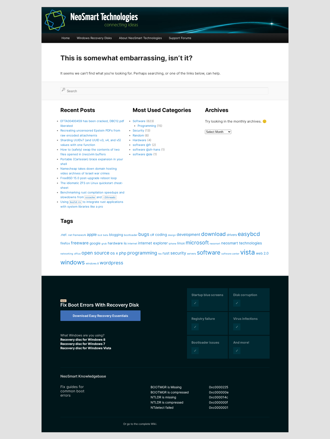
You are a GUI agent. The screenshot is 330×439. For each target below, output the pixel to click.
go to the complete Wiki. (142, 424)
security (178, 252)
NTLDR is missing (163, 397)
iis (125, 243)
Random (138, 135)
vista (247, 252)
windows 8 (92, 263)
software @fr (142, 145)
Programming (147, 125)
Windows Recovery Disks (94, 38)
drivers (232, 235)
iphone (172, 243)
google (95, 243)
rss (160, 253)
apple (92, 234)
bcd (100, 235)
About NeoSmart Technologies (140, 38)
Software (139, 121)
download (213, 234)
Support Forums (180, 38)
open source (95, 253)
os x (114, 252)
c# (152, 235)
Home (66, 38)
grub (104, 243)
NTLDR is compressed (167, 402)
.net (63, 235)
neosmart (215, 243)
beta (105, 235)
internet (132, 243)
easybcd (249, 233)
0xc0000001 (218, 407)
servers (191, 253)
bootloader (130, 235)
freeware (80, 242)
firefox (65, 243)
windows (72, 262)
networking (66, 253)
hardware (115, 243)
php (122, 252)
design (172, 235)
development (188, 234)
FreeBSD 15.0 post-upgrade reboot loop (88, 178)
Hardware (139, 140)
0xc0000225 (218, 387)
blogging (116, 235)
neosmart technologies (241, 243)
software (208, 252)
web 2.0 (262, 253)
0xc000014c (218, 397)
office (77, 253)
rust (166, 253)
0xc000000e (219, 392)
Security (138, 130)
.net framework (77, 235)
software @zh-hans (146, 149)
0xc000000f (218, 402)
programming (142, 253)
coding (161, 234)
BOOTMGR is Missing (166, 387)
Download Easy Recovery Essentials (100, 316)
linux (181, 243)
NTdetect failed (162, 407)
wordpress (111, 263)
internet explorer (153, 243)
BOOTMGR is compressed (170, 392)
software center (230, 253)
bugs (143, 234)
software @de (142, 154)
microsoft (197, 242)
